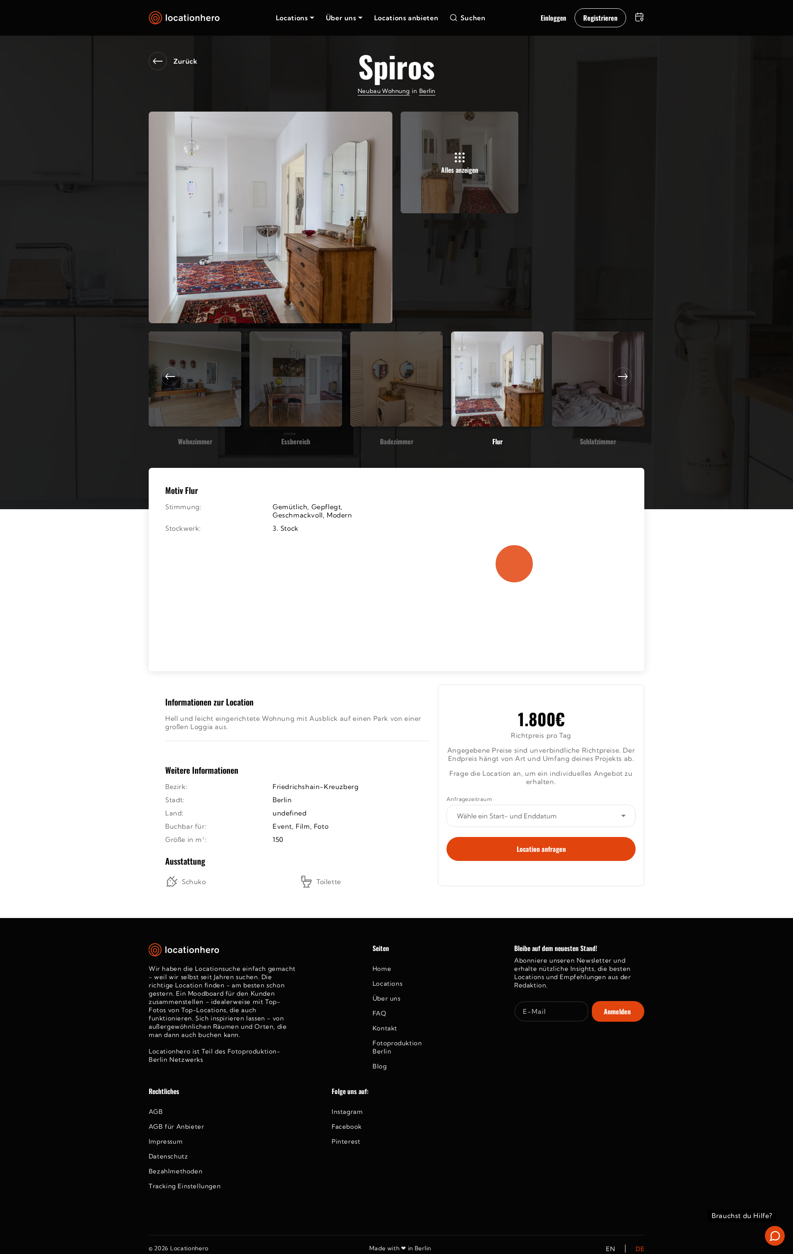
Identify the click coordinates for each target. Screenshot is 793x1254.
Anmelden (617, 1011)
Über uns (387, 998)
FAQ (380, 1013)
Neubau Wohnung (384, 91)
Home (382, 969)
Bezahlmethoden (175, 1171)
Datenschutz (168, 1156)
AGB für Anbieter (176, 1126)
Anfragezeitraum (469, 799)
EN (610, 1248)
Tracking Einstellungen (185, 1186)
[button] (295, 18)
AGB (156, 1112)
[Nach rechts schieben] (623, 376)
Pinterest (346, 1141)
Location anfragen (541, 849)
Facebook (347, 1126)
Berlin (427, 91)
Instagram (347, 1112)
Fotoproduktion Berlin (397, 1047)
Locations (387, 983)
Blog (380, 1066)
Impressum (166, 1141)
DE (640, 1248)
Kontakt (385, 1028)
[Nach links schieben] (170, 376)
